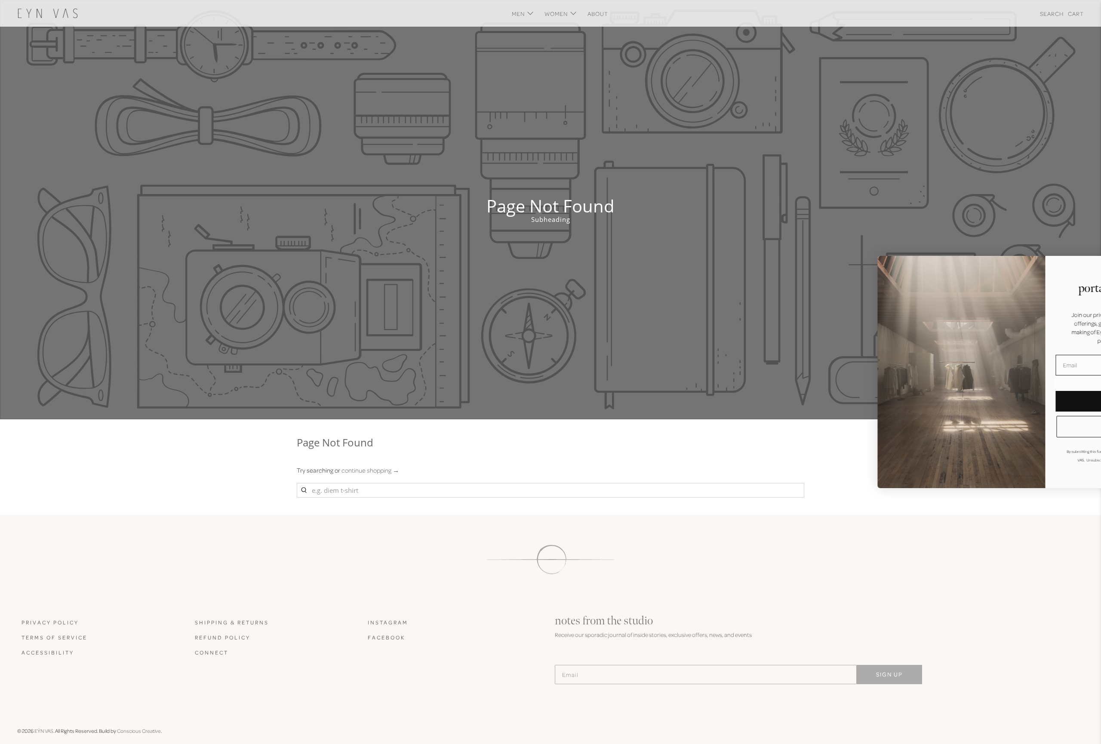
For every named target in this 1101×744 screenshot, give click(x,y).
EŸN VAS (43, 731)
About (597, 13)
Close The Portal (1009, 426)
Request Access (1008, 401)
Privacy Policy (50, 622)
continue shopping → (370, 470)
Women (556, 13)
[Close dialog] (1081, 266)
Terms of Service (54, 637)
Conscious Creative (139, 731)
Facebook (386, 637)
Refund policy (222, 637)
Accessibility (48, 652)
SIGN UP (889, 674)
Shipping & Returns (232, 622)
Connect (211, 652)
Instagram (388, 622)
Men (518, 13)
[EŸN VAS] (47, 13)
